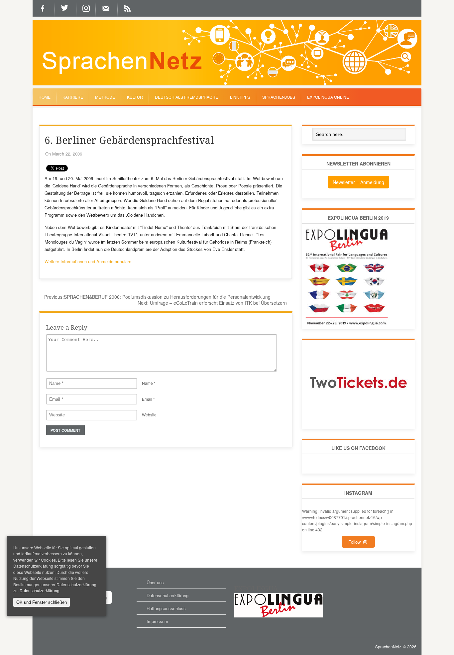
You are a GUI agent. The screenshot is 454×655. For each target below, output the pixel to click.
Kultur (135, 97)
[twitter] (65, 8)
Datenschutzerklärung (167, 595)
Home (45, 97)
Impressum (157, 621)
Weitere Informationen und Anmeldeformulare (88, 261)
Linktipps (240, 97)
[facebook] (44, 8)
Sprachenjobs (278, 97)
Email (147, 399)
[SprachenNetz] (227, 84)
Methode (105, 97)
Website (149, 414)
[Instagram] (86, 8)
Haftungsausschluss (166, 608)
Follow (355, 542)
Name (147, 383)
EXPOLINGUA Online (328, 97)
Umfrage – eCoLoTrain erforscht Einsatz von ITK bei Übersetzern (212, 302)
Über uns (155, 582)
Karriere (72, 97)
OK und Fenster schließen (41, 602)
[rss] (129, 8)
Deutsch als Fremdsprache (186, 97)
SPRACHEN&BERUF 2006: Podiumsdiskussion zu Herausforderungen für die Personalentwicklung (157, 296)
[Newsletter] (107, 8)
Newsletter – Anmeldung (358, 182)
